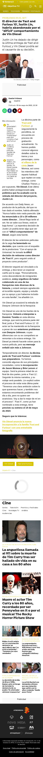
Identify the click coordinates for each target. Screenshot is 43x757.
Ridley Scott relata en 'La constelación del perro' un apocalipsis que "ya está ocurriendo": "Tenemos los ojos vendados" (10, 648)
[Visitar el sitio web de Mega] (22, 722)
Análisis (25, 510)
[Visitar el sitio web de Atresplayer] (16, 733)
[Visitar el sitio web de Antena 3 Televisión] (12, 717)
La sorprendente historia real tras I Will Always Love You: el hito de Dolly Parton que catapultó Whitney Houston (31, 650)
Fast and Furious (25, 464)
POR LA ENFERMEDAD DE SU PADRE (11, 677)
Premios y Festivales (31, 11)
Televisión (15, 11)
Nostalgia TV (14, 510)
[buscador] (35, 6)
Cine (6, 503)
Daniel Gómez (15, 98)
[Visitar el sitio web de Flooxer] (29, 733)
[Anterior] (17, 2)
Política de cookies (33, 748)
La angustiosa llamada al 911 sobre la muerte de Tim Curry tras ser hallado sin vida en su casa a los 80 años (20, 557)
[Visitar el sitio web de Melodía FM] (31, 728)
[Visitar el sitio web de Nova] (12, 722)
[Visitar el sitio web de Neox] (31, 717)
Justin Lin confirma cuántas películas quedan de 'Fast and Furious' (11, 150)
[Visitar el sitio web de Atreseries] (31, 722)
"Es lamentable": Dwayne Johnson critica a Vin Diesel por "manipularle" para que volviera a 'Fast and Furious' (12, 133)
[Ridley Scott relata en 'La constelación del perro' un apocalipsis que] (11, 631)
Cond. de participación (16, 752)
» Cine (13, 471)
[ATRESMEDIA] (22, 710)
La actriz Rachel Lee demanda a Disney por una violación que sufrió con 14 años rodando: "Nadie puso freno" (31, 687)
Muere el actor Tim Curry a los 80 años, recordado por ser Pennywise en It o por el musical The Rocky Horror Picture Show (21, 609)
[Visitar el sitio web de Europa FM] (22, 728)
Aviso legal (6, 748)
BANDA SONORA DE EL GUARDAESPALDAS (31, 640)
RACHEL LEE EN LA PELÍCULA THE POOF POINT (30, 678)
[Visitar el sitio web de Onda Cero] (12, 728)
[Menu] (40, 6)
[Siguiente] (39, 2)
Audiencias (7, 513)
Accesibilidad (29, 752)
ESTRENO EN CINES (10, 639)
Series (5, 11)
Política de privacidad (19, 748)
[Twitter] (10, 101)
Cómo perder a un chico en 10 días (28, 2)
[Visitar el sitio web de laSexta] (22, 717)
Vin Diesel (8, 464)
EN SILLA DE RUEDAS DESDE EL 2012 (16, 596)
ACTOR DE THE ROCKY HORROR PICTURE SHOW (19, 546)
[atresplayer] (30, 6)
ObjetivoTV (6, 471)
